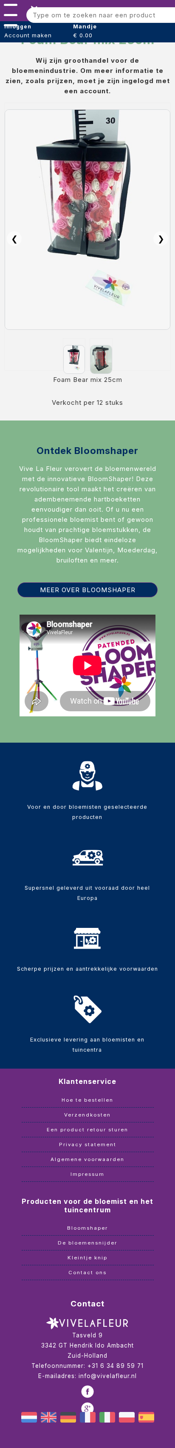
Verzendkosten (87, 1115)
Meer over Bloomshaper (87, 590)
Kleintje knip (87, 1258)
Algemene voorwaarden (87, 1159)
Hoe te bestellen (87, 1100)
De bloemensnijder (87, 1243)
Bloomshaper (87, 1228)
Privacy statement (87, 1144)
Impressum (87, 1174)
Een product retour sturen (87, 1130)
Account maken (28, 35)
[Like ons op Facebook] (87, 1391)
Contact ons (87, 1272)
